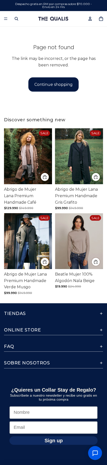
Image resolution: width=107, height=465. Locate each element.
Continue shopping (53, 84)
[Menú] (5, 18)
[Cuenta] (90, 18)
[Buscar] (16, 18)
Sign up (54, 440)
